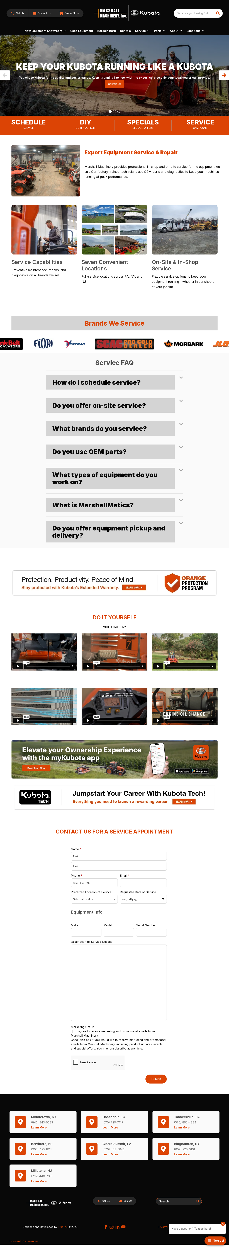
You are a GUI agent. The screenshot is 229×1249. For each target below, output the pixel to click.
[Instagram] (111, 1227)
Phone (76, 875)
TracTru (62, 1226)
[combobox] (198, 13)
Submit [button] (156, 1079)
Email (130, 875)
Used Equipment (81, 31)
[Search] (197, 1201)
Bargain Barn (106, 31)
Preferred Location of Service (91, 892)
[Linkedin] (117, 1227)
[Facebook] (105, 1227)
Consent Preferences (23, 1241)
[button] (17, 13)
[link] (69, 13)
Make (74, 925)
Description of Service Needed (91, 941)
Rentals (125, 31)
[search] (218, 13)
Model (108, 925)
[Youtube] (123, 1227)
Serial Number (146, 925)
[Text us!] (215, 1241)
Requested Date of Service (138, 892)
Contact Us (114, 83)
